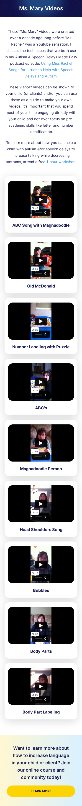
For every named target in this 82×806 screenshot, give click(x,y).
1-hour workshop (61, 161)
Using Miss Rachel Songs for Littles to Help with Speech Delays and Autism (41, 69)
